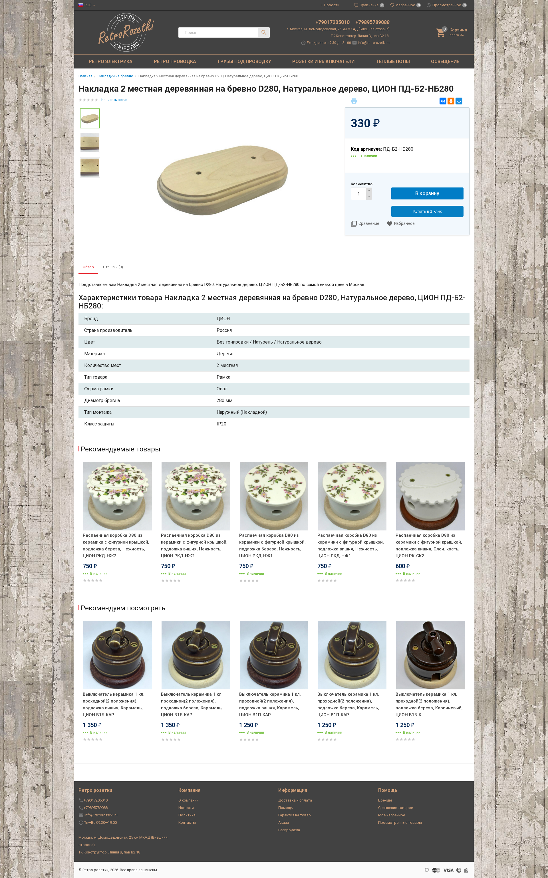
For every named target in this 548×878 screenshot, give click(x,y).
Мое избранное (391, 815)
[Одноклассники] (451, 101)
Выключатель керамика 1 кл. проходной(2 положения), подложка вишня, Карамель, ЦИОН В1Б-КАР (113, 704)
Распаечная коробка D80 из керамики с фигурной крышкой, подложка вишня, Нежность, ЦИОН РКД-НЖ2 (194, 545)
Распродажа (289, 830)
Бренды (385, 800)
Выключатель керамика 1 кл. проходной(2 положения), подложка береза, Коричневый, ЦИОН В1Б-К (429, 704)
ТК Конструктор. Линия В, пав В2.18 (109, 852)
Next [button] (468, 530)
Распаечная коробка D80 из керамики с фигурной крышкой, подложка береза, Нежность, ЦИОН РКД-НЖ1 (272, 545)
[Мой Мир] (459, 101)
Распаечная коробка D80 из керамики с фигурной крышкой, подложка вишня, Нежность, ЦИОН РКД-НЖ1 (350, 545)
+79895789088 (372, 22)
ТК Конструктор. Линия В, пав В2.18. (360, 36)
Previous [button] (80, 530)
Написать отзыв (114, 100)
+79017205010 (333, 22)
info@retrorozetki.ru (374, 43)
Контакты (187, 822)
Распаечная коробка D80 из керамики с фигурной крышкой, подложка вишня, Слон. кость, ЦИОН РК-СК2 (429, 545)
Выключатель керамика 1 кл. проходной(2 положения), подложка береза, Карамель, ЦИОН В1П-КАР (348, 704)
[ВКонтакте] (443, 101)
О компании (188, 800)
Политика (187, 815)
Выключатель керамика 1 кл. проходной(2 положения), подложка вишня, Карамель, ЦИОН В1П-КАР (270, 704)
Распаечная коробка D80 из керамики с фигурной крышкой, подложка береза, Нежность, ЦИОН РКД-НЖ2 (116, 545)
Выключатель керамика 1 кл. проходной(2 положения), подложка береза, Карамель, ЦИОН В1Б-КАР (192, 704)
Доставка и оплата (295, 800)
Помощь (285, 808)
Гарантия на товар (294, 815)
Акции (283, 822)
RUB (88, 5)
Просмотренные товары (400, 822)
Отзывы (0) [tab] (113, 267)
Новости (331, 5)
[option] (222, 177)
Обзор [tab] (88, 267)
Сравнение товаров (395, 808)
